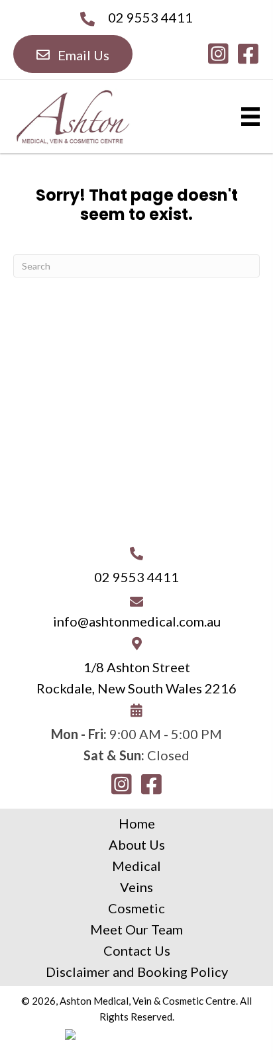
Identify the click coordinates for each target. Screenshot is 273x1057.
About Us (137, 844)
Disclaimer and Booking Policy (137, 972)
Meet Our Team (136, 929)
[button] (73, 54)
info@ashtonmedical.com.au (137, 621)
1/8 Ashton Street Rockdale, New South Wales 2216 (136, 677)
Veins (136, 887)
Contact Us (136, 950)
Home (137, 823)
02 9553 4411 (150, 17)
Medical (136, 866)
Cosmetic (136, 908)
